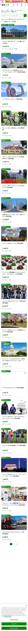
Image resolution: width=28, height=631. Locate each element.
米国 (12, 10)
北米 (7, 10)
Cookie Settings (14, 619)
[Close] (26, 605)
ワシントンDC (18, 10)
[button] (8, 544)
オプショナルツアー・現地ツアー (9, 11)
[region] (14, 617)
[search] (25, 15)
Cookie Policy (7, 616)
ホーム (3, 10)
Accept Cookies (14, 628)
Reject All (14, 624)
